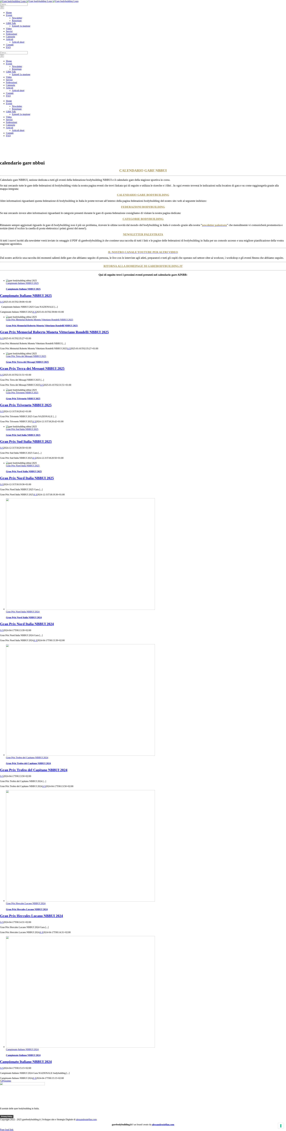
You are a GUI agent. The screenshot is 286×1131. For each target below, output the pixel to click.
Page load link (6, 1129)
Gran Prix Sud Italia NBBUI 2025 (22, 429)
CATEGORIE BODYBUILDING (143, 219)
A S (2, 302)
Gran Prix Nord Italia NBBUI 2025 (22, 465)
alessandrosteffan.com (86, 1119)
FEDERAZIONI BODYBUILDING (143, 206)
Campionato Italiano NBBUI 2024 (22, 1049)
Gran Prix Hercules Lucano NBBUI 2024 (25, 903)
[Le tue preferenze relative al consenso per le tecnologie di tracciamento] (281, 1126)
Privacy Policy (6, 1116)
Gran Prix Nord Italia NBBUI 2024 (22, 611)
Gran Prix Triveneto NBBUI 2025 (22, 392)
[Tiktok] (8, 1113)
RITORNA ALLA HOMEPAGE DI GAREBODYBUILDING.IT (143, 266)
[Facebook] (3, 1113)
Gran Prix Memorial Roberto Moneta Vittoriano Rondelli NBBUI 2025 (39, 319)
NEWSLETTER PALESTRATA (143, 234)
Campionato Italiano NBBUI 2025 (22, 283)
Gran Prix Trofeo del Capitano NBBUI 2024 (27, 757)
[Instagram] (20, 1113)
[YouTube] (14, 1113)
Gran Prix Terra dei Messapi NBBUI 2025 (26, 356)
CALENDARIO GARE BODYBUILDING (143, 194)
